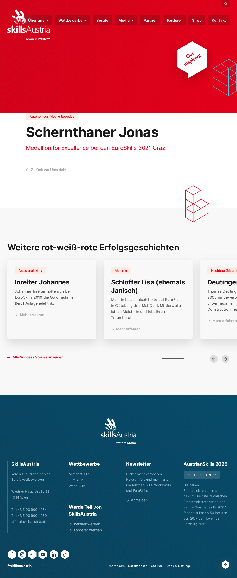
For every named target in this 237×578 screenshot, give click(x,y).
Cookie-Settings (179, 566)
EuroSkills (76, 480)
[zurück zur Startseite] (118, 431)
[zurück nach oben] (225, 564)
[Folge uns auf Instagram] (22, 554)
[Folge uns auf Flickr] (32, 554)
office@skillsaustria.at (28, 521)
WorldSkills (77, 486)
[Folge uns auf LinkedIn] (53, 554)
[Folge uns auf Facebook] (12, 554)
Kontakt (219, 20)
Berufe (102, 20)
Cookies (157, 566)
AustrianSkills (79, 474)
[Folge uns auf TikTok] (64, 554)
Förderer (174, 20)
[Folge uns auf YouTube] (42, 554)
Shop (197, 20)
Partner (150, 20)
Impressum (116, 566)
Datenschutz (137, 566)
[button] (214, 359)
